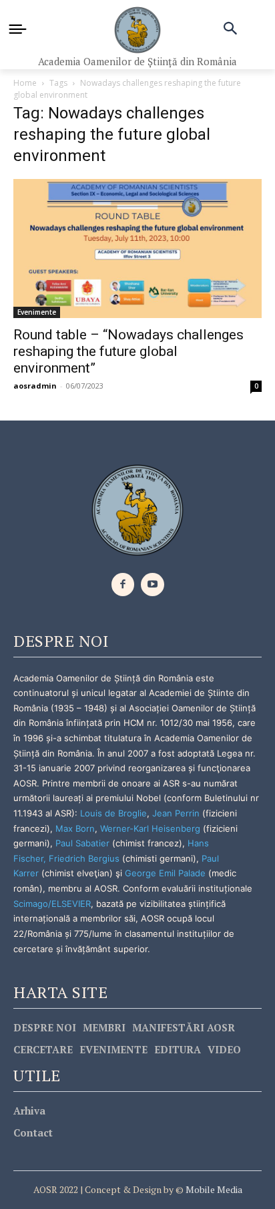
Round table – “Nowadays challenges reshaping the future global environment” (128, 351)
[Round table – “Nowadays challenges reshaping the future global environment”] (137, 248)
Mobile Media (213, 1189)
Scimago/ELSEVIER (52, 903)
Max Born (75, 828)
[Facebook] (123, 584)
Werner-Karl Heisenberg (150, 828)
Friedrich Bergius (84, 858)
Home (25, 82)
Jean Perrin (177, 813)
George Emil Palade (165, 873)
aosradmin (35, 386)
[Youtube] (152, 584)
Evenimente (36, 312)
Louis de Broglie (113, 813)
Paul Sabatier (82, 843)
